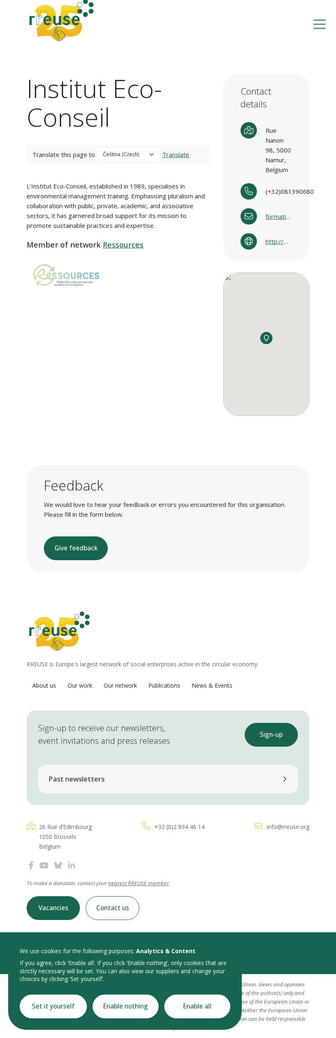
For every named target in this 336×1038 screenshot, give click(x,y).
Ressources (123, 245)
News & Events (212, 685)
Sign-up (271, 734)
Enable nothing (125, 1006)
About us (44, 685)
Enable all (197, 1006)
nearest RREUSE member (138, 883)
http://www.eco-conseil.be (279, 241)
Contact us (112, 908)
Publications (164, 685)
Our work (80, 685)
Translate (175, 154)
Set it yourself (53, 1006)
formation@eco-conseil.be (279, 216)
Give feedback (76, 548)
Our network (120, 685)
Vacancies (53, 908)
